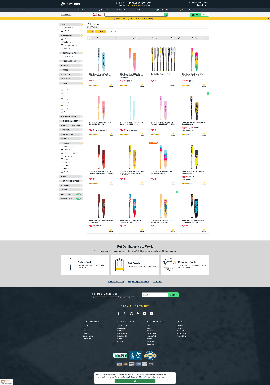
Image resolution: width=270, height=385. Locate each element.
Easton (100, 32)
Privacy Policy (128, 377)
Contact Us (87, 325)
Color (66, 185)
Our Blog (180, 325)
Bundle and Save (163, 10)
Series (65, 176)
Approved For (69, 61)
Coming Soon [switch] (66, 198)
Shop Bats (81, 10)
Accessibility (181, 336)
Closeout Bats (187, 10)
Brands (119, 339)
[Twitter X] (125, 313)
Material (67, 130)
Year (65, 190)
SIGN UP (173, 294)
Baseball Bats (69, 35)
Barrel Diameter (70, 121)
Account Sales (122, 325)
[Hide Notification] (268, 18)
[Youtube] (144, 313)
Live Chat (157, 281)
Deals (65, 65)
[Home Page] (71, 4)
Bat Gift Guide (122, 336)
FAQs (85, 328)
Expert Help (201, 5)
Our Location (151, 331)
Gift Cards (121, 341)
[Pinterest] (138, 313)
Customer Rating (71, 181)
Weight (66, 79)
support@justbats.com (138, 281)
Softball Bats (69, 53)
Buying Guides (122, 333)
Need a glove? (97, 14)
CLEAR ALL (112, 32)
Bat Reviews (121, 328)
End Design (68, 139)
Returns (86, 331)
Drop (65, 83)
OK (135, 381)
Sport (66, 24)
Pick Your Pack (122, 10)
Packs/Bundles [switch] (67, 194)
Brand (66, 143)
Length (66, 74)
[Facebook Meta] (118, 313)
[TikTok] (151, 313)
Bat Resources (141, 10)
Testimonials (151, 333)
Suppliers (150, 344)
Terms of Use (181, 331)
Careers (150, 328)
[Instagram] (131, 313)
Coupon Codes (152, 336)
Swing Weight (69, 116)
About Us (150, 325)
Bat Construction (71, 125)
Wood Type (68, 134)
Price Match (87, 339)
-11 (89, 32)
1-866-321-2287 (116, 281)
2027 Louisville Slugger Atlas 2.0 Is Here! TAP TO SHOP (133, 19)
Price (65, 70)
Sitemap (180, 328)
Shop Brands (101, 10)
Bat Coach (121, 331)
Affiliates (150, 341)
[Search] (166, 15)
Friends (150, 339)
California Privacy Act (145, 377)
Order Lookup (88, 336)
